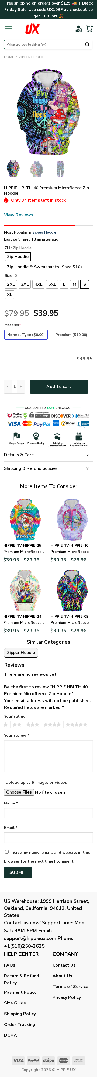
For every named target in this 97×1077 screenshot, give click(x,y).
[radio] (17, 257)
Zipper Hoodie (31, 57)
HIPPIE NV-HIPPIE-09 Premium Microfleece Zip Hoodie (69, 620)
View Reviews (18, 215)
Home (9, 57)
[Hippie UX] (32, 28)
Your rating (15, 716)
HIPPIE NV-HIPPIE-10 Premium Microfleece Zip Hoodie (69, 549)
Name (11, 803)
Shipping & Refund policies (31, 468)
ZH (7, 248)
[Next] (84, 112)
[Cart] (89, 29)
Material (13, 325)
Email (11, 827)
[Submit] (87, 45)
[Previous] (13, 112)
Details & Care (19, 455)
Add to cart (58, 386)
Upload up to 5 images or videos (36, 782)
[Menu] (8, 29)
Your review (16, 735)
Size (8, 276)
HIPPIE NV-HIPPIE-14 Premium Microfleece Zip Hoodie (22, 620)
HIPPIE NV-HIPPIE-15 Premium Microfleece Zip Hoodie (22, 549)
